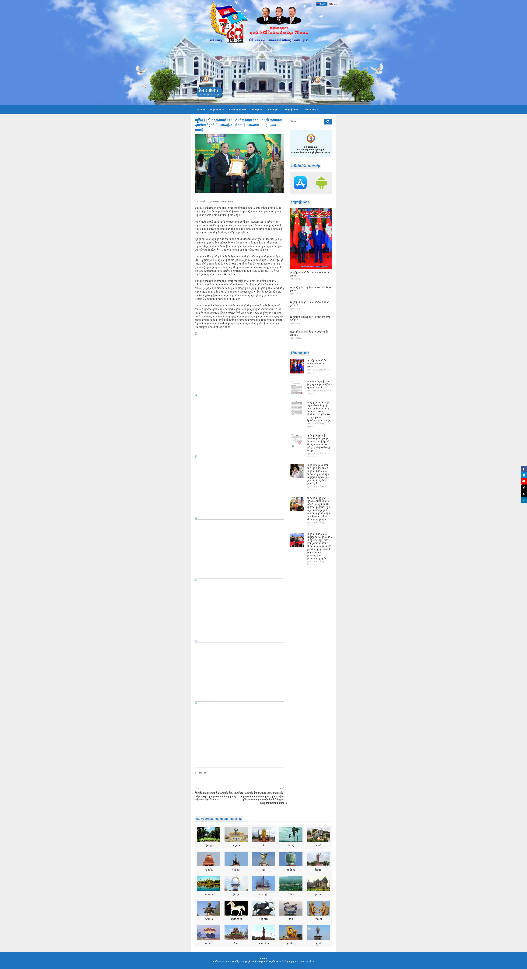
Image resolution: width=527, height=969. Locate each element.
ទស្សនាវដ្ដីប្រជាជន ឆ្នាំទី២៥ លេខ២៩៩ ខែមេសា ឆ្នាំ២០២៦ (310, 319)
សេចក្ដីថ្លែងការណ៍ (291, 110)
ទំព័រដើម (201, 110)
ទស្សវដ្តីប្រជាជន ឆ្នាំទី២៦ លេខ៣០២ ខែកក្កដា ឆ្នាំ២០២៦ (309, 274)
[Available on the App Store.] (300, 183)
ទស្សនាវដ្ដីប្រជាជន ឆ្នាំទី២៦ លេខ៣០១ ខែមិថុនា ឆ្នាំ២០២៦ (310, 289)
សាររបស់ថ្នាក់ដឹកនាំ (237, 110)
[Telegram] (524, 475)
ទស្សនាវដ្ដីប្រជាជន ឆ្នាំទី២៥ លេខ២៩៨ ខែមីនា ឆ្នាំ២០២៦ (309, 333)
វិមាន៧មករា (209, 90)
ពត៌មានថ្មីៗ (202, 773)
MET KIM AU (229, 201)
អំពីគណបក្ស (310, 110)
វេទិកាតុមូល (273, 110)
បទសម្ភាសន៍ (257, 110)
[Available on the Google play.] (321, 183)
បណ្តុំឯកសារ (215, 110)
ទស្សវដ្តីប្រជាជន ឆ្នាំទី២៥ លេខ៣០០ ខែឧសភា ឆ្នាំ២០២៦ (309, 304)
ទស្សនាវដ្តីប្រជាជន (300, 202)
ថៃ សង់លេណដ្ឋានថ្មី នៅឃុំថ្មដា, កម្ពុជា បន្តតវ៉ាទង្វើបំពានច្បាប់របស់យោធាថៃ (319, 384)
